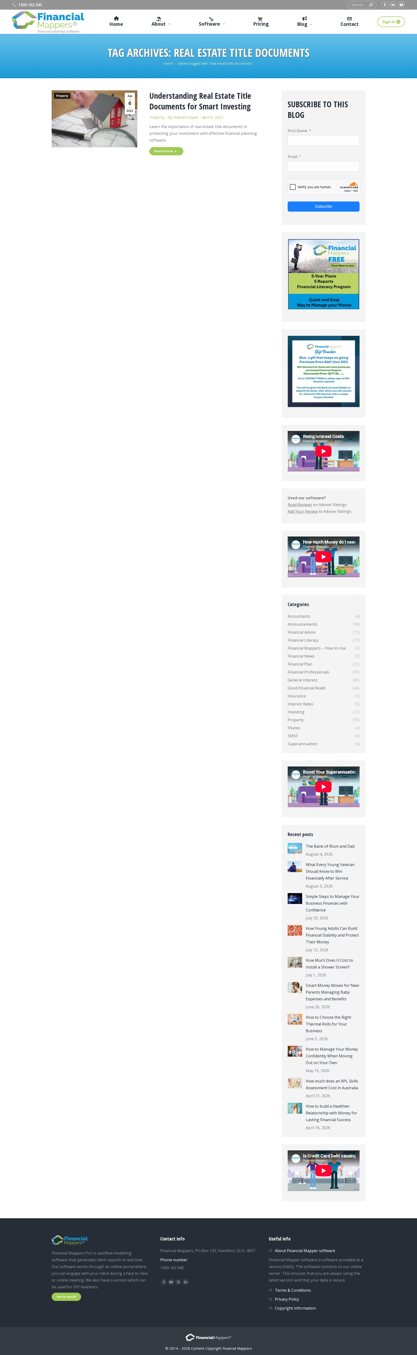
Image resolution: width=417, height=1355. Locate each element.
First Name (297, 130)
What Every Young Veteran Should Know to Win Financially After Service (330, 871)
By (183, 117)
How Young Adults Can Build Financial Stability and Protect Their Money (332, 935)
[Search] (371, 5)
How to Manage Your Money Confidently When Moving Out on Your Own (332, 1056)
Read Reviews (300, 504)
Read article (163, 151)
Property (62, 96)
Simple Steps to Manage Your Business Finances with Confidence (332, 903)
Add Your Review (303, 511)
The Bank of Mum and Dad (330, 846)
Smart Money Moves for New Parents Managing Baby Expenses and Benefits (332, 992)
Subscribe (323, 206)
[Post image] (295, 848)
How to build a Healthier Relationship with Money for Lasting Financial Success (331, 1113)
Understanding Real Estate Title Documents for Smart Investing (200, 101)
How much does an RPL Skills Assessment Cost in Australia (332, 1084)
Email (292, 156)
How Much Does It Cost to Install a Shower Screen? (329, 964)
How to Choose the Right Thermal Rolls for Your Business (328, 1024)
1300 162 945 (30, 4)
